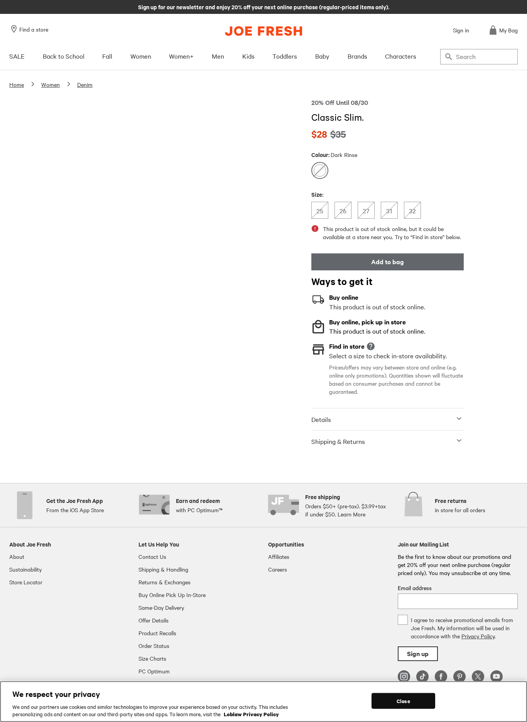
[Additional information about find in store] (370, 346)
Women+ (181, 56)
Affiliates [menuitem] (278, 556)
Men (218, 56)
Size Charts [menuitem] (152, 658)
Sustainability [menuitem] (25, 569)
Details (321, 419)
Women (140, 56)
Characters (400, 56)
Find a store (33, 29)
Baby (322, 56)
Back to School (63, 56)
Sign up (418, 653)
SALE (17, 56)
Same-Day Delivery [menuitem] (161, 607)
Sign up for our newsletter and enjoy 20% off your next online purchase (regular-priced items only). (263, 6)
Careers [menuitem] (277, 569)
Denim (85, 84)
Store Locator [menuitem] (25, 582)
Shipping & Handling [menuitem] (163, 569)
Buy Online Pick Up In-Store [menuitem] (172, 595)
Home (16, 84)
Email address (415, 588)
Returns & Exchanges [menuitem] (165, 582)
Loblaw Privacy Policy (251, 714)
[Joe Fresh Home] (263, 31)
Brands (357, 56)
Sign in (461, 30)
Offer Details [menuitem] (154, 620)
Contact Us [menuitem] (152, 556)
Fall (107, 56)
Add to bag (387, 261)
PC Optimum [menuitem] (154, 671)
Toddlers (284, 56)
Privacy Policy (478, 636)
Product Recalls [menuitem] (157, 633)
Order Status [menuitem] (154, 645)
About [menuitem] (16, 556)
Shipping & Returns (338, 441)
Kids (248, 56)
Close (403, 701)
